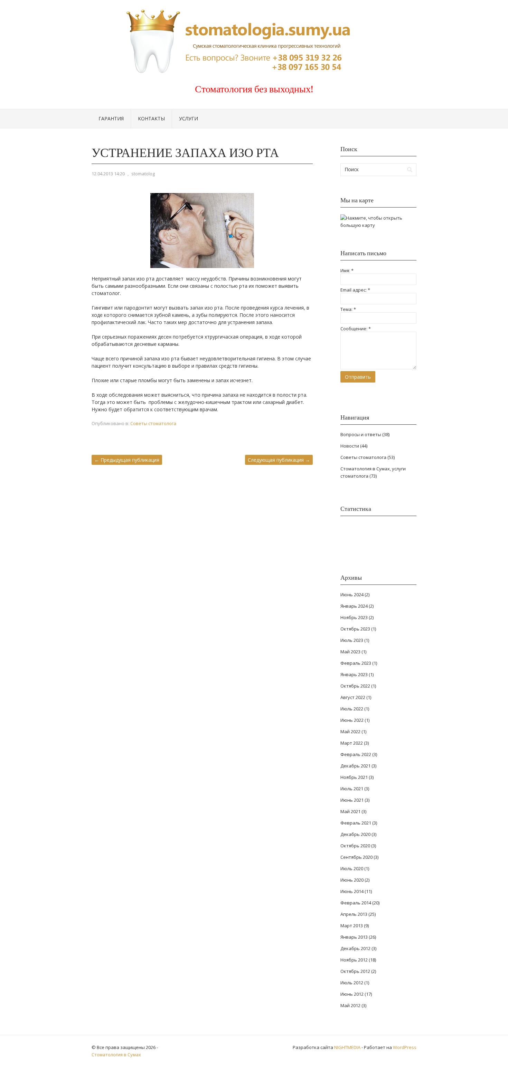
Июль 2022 (351, 709)
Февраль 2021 (355, 823)
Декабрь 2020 (355, 834)
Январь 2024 (354, 606)
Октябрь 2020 (355, 846)
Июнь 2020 (352, 880)
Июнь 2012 (352, 994)
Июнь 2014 (352, 891)
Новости (349, 446)
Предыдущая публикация (126, 460)
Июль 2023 (351, 640)
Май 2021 (350, 811)
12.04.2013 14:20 (108, 174)
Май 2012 (350, 1005)
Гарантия (111, 118)
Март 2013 (351, 925)
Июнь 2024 (352, 594)
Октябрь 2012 (355, 971)
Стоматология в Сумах (116, 1054)
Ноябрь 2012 (354, 960)
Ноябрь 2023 (354, 617)
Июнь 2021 (352, 800)
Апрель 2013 (353, 914)
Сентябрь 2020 (356, 857)
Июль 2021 (351, 788)
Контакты (151, 118)
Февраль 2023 (355, 663)
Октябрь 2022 (355, 686)
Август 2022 (352, 697)
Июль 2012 (351, 982)
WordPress (404, 1047)
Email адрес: (355, 290)
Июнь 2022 (352, 720)
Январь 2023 (354, 674)
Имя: (347, 270)
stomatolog (143, 174)
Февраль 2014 (355, 903)
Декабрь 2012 (355, 948)
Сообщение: (355, 328)
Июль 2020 (351, 868)
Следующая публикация (279, 460)
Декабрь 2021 (355, 766)
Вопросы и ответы (360, 434)
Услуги (188, 118)
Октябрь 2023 (355, 629)
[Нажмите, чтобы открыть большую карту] (378, 225)
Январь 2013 (354, 937)
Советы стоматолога (153, 423)
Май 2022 (350, 731)
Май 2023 (350, 652)
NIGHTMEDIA (347, 1047)
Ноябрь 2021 (354, 777)
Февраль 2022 (355, 754)
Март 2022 (351, 743)
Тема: (348, 309)
